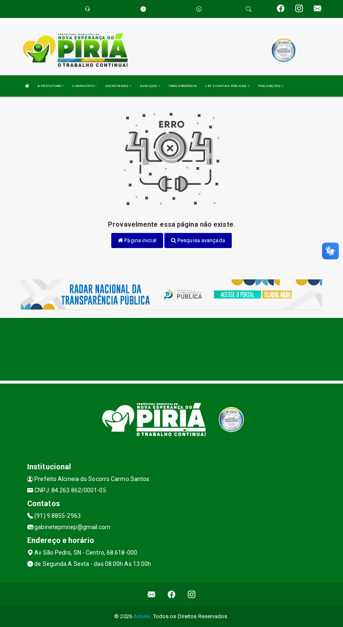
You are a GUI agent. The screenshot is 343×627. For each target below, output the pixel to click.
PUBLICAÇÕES (270, 86)
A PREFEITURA (49, 86)
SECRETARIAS (117, 86)
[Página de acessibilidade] (199, 9)
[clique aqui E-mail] (151, 594)
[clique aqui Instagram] (191, 594)
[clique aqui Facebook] (171, 594)
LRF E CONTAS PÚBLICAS (226, 86)
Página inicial (139, 240)
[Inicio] (27, 86)
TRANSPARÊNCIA (182, 86)
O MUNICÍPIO (83, 86)
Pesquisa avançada (200, 240)
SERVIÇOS (149, 86)
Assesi (142, 616)
